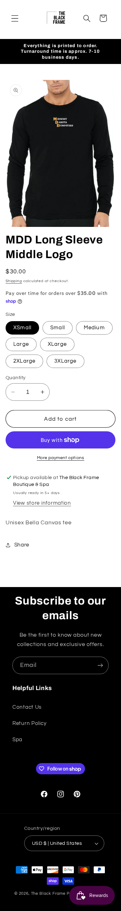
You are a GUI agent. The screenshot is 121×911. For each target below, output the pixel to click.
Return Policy (29, 723)
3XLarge (65, 361)
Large (21, 344)
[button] (15, 18)
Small (57, 328)
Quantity (16, 377)
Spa (17, 739)
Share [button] (21, 545)
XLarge (57, 344)
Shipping (14, 281)
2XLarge (24, 361)
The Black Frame (48, 893)
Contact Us (27, 707)
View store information (42, 503)
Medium (94, 328)
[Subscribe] (100, 665)
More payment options (60, 457)
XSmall (22, 328)
